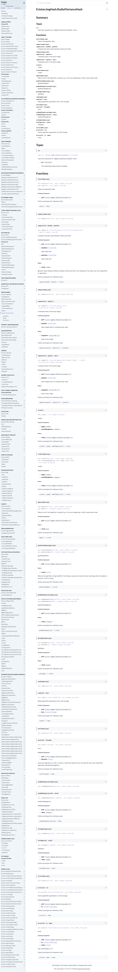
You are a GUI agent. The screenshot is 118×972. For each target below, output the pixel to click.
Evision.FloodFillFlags (7, 908)
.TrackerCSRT (5, 83)
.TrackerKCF (5, 86)
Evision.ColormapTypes (8, 885)
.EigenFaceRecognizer (7, 249)
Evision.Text (4, 554)
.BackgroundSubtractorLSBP (9, 184)
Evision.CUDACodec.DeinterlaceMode (12, 876)
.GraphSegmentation (7, 714)
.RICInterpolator (6, 728)
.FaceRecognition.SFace (8, 809)
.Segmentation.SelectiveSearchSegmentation (12, 737)
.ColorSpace (4, 222)
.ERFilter (3, 563)
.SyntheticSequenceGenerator (10, 194)
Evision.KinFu (5, 105)
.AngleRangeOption (7, 681)
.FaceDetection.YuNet (7, 805)
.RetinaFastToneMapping (8, 204)
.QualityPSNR (5, 449)
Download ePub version (85, 965)
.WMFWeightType (6, 769)
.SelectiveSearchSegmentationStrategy (12, 742)
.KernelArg (4, 13)
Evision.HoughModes (7, 920)
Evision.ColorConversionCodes (10, 883)
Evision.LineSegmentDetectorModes (12, 929)
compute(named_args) (42, 52)
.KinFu (3, 124)
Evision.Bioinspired (7, 200)
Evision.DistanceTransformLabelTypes (12, 901)
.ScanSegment (5, 735)
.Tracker (3, 79)
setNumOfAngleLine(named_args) (46, 112)
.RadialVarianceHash (7, 313)
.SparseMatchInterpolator (9, 755)
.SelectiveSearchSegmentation (10, 739)
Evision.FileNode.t (53, 697)
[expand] (24, 11)
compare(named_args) (42, 44)
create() (39, 65)
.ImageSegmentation (7, 821)
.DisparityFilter (5, 688)
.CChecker (4, 379)
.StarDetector (5, 661)
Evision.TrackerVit (6, 69)
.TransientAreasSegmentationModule (12, 207)
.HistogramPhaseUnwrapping (10, 403)
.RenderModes (5, 31)
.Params (3, 115)
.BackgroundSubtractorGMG (9, 180)
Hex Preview (64, 965)
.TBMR (3, 664)
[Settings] (107, 3)
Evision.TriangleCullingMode (9, 959)
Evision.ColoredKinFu (7, 101)
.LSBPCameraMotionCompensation (12, 191)
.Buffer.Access (5, 26)
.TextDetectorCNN (6, 587)
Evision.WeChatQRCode (8, 593)
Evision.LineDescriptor (8, 333)
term (73, 360)
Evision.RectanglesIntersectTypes (11, 941)
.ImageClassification (7, 812)
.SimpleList (4, 852)
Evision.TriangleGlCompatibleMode (11, 962)
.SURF (3, 659)
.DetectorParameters (7, 160)
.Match (3, 364)
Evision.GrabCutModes (8, 915)
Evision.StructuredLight (8, 539)
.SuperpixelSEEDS (6, 762)
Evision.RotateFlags (7, 948)
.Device (3, 11)
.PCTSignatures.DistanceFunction (11, 650)
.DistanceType (5, 224)
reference (73, 155)
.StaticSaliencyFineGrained (9, 522)
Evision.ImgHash (6, 294)
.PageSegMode (5, 582)
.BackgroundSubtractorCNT (9, 177)
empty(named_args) (42, 75)
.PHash (3, 311)
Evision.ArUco (5, 144)
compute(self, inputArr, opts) (46, 59)
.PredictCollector (6, 272)
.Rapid (3, 464)
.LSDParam (4, 347)
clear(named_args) (42, 39)
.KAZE (3, 638)
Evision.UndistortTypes (8, 964)
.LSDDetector (5, 344)
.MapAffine (4, 477)
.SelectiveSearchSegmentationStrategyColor (12, 744)
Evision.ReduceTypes (7, 943)
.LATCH (3, 640)
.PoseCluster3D (6, 431)
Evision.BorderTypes (7, 873)
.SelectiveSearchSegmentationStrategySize (12, 751)
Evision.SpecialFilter (7, 952)
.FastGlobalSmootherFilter (9, 709)
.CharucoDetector (6, 153)
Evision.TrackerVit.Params (9, 72)
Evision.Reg (4, 472)
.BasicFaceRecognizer (7, 246)
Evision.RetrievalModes (8, 945)
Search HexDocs (73, 965)
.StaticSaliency (5, 520)
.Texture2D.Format (6, 33)
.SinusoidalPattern (6, 543)
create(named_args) (42, 70)
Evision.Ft (4, 280)
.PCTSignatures (5, 647)
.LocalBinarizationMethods (9, 723)
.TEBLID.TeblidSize (6, 668)
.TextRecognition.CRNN (8, 835)
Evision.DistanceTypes (8, 906)
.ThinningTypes (5, 767)
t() (37, 27)
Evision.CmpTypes (6, 880)
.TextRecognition (6, 832)
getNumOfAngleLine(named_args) (46, 86)
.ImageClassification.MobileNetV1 (11, 814)
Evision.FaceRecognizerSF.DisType (11, 239)
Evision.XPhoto (5, 775)
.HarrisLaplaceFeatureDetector (10, 636)
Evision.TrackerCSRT (7, 44)
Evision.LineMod (6, 353)
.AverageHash (5, 297)
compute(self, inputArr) (44, 54)
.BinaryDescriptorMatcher (9, 337)
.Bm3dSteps (4, 778)
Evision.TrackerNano (7, 65)
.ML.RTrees (4, 845)
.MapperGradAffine (7, 488)
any (56, 183)
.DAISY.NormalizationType (9, 631)
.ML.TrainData (5, 850)
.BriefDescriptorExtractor (8, 626)
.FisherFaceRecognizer (8, 265)
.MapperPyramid (6, 500)
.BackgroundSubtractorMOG (10, 189)
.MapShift (4, 482)
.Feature (3, 362)
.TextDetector (5, 584)
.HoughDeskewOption (8, 718)
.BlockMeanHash (6, 299)
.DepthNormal (5, 357)
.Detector (4, 360)
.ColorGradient (5, 355)
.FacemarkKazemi (6, 258)
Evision (4, 2)
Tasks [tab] (17, 8)
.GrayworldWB (5, 780)
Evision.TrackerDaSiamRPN (9, 48)
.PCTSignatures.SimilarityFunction (11, 654)
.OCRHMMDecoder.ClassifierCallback (12, 577)
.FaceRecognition (6, 807)
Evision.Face (5, 235)
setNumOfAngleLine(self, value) (46, 114)
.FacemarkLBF (5, 260)
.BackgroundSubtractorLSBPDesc (11, 187)
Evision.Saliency (6, 506)
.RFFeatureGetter (6, 725)
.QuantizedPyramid (7, 369)
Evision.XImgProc (6, 676)
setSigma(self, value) (43, 122)
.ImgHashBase (5, 306)
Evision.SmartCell (6, 841)
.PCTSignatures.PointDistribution (11, 652)
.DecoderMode (5, 561)
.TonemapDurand (6, 789)
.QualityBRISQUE (6, 439)
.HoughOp (4, 721)
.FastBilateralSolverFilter (8, 707)
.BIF (2, 244)
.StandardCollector (7, 274)
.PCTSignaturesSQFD (7, 657)
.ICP (2, 424)
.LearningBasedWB (7, 785)
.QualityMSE (5, 446)
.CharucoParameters (7, 155)
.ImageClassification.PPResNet (10, 819)
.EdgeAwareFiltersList (7, 693)
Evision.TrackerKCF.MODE (9, 55)
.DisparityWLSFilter (7, 690)
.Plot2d (3, 416)
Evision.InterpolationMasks (9, 925)
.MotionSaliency (6, 508)
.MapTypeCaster (6, 484)
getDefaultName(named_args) (45, 81)
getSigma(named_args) (43, 91)
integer (59, 601)
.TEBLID (3, 666)
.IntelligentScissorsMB (8, 533)
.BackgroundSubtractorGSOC (10, 182)
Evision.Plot (4, 414)
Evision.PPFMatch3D (7, 422)
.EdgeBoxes (4, 697)
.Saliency (3, 518)
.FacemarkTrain (5, 263)
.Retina (3, 202)
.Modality (4, 367)
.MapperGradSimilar (7, 498)
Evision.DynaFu (6, 103)
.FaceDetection (5, 802)
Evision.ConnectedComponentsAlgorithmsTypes (12, 887)
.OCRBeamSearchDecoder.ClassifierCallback (12, 570)
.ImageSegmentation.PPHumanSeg (11, 823)
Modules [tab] (10, 8)
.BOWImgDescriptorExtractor (10, 615)
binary (57, 552)
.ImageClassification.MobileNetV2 (11, 816)
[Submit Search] (38, 3)
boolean (52, 508)
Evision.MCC (5, 377)
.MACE (3, 270)
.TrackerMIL (4, 88)
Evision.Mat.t (43, 308)
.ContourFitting (6, 683)
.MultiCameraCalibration (8, 395)
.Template (4, 371)
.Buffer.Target (5, 29)
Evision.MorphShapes (7, 932)
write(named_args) (42, 127)
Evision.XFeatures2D (7, 601)
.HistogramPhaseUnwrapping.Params (12, 405)
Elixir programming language (82, 969)
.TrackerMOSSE (5, 90)
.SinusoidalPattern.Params (9, 546)
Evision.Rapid (5, 457)
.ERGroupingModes (7, 566)
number (41, 232)
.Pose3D (3, 429)
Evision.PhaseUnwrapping (9, 401)
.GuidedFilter (5, 716)
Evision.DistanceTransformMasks (11, 904)
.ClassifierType (5, 559)
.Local (3, 865)
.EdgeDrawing (5, 700)
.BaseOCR (4, 556)
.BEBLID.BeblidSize (7, 612)
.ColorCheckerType (7, 217)
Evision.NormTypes (7, 936)
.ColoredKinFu (5, 112)
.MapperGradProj (6, 493)
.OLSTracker (4, 462)
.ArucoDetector (5, 146)
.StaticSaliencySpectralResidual (10, 525)
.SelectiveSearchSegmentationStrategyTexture (12, 753)
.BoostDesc (4, 624)
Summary (5, 316)
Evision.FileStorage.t (54, 892)
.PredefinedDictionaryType (9, 167)
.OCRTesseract (5, 580)
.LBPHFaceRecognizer (7, 267)
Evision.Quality (5, 437)
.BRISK (3, 622)
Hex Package (56, 965)
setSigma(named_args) (43, 120)
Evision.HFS (4, 286)
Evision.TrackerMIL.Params (9, 62)
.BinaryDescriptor (6, 335)
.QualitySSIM (5, 451)
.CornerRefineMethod (7, 157)
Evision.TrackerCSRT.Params (9, 46)
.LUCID (3, 643)
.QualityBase (5, 442)
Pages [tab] (3, 8)
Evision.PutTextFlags (7, 938)
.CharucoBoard (5, 151)
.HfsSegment (5, 288)
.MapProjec (4, 479)
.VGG (2, 671)
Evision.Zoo (4, 800)
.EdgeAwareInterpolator (8, 695)
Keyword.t (48, 183)
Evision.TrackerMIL (7, 60)
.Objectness (4, 513)
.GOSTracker (5, 459)
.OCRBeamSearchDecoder (9, 568)
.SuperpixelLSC (5, 760)
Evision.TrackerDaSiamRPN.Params (11, 51)
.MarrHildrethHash (7, 308)
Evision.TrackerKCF (7, 53)
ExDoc (62, 969)
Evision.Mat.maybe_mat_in (56, 230)
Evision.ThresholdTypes (8, 957)
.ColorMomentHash (7, 304)
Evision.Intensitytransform (9, 327)
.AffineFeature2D (6, 605)
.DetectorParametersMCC (9, 386)
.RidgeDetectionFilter (7, 730)
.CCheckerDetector (7, 382)
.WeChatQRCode (6, 595)
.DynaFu (3, 119)
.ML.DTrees (4, 843)
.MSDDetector (5, 645)
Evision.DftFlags (6, 899)
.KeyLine (3, 342)
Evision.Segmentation (7, 531)
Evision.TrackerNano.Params (9, 67)
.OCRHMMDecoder (7, 575)
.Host (2, 863)
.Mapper (3, 486)
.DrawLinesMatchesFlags (8, 340)
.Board (3, 148)
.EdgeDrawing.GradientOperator (11, 702)
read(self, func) (41, 99)
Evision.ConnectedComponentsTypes (12, 890)
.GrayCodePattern (6, 541)
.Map (2, 475)
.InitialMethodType (7, 226)
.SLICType (4, 732)
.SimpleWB (4, 787)
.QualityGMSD (5, 444)
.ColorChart (4, 384)
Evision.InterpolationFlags (9, 922)
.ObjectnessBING (6, 515)
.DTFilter (3, 686)
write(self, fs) (41, 130)
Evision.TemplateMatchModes (10, 955)
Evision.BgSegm (6, 175)
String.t (67, 183)
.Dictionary (4, 162)
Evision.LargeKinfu (6, 108)
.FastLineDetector (6, 711)
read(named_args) (41, 97)
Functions (6, 320)
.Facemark (4, 253)
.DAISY (3, 629)
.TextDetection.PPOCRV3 (8, 830)
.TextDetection (5, 826)
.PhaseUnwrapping (7, 408)
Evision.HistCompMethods (9, 918)
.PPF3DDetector (6, 426)
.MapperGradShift (6, 495)
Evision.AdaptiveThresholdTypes (11, 871)
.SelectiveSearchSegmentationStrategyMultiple (12, 748)
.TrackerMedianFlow (7, 93)
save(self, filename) (43, 107)
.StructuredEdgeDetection (9, 758)
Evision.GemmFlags (7, 911)
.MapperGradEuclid (7, 491)
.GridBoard (4, 164)
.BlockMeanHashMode (8, 301)
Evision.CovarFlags (7, 894)
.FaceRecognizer (6, 251)
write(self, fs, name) (43, 135)
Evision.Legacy (5, 39)
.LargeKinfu (4, 133)
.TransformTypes (6, 792)
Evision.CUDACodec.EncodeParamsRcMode (12, 878)
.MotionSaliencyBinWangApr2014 (11, 511)
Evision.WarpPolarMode (8, 966)
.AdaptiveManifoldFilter (8, 679)
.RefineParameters (6, 169)
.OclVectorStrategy (7, 16)
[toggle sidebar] (23, 3)
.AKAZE (3, 603)
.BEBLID (3, 610)
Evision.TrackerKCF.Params (9, 58)
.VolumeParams (5, 128)
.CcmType (4, 215)
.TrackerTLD (4, 95)
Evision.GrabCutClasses (8, 913)
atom (68, 360)
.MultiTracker (5, 76)
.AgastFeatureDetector (8, 608)
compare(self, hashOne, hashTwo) (47, 46)
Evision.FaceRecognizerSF (9, 237)
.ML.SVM (4, 848)
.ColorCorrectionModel (8, 219)
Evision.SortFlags (6, 950)
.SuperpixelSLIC (6, 765)
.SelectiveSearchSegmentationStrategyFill (12, 746)
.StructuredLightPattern (8, 548)
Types (4, 318)
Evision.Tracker (5, 42)
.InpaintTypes (5, 782)
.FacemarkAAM (5, 256)
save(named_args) (41, 104)
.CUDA (3, 861)
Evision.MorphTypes (7, 934)
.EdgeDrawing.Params (7, 704)
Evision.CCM (5, 212)
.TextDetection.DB (6, 828)
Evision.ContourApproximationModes (12, 892)
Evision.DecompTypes (7, 897)
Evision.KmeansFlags (7, 927)
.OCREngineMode (6, 573)
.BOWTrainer (5, 619)
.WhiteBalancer (5, 794)
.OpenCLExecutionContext (9, 18)
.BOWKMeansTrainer (7, 617)
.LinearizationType (6, 229)
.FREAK (3, 633)
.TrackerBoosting (6, 81)
